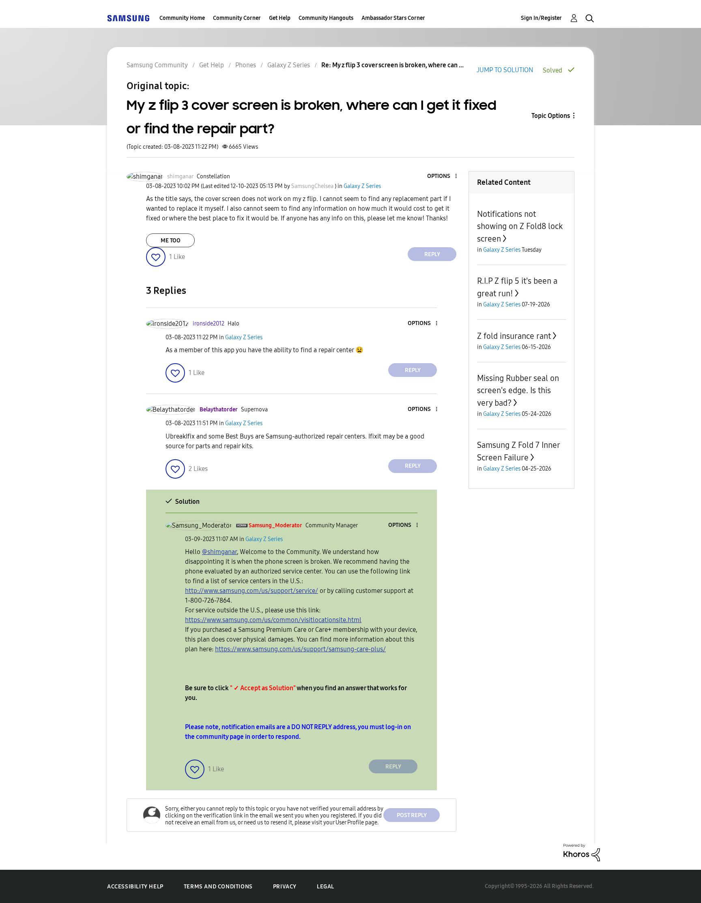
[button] (442, 176)
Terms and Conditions (218, 886)
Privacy (285, 886)
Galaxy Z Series (288, 65)
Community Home (182, 18)
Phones (245, 65)
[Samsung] (128, 18)
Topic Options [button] (550, 116)
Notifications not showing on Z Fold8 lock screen (520, 226)
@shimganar (219, 552)
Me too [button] (171, 240)
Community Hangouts (326, 18)
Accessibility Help (135, 886)
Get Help (279, 18)
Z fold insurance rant (514, 336)
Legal (325, 886)
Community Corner (237, 18)
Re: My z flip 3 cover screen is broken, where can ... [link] (392, 65)
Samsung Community (157, 65)
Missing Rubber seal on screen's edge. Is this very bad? (518, 390)
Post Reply (412, 815)
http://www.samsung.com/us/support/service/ (251, 591)
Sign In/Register (541, 18)
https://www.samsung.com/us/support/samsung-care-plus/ (300, 649)
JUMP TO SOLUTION (505, 70)
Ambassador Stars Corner (393, 18)
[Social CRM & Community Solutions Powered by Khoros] (581, 852)
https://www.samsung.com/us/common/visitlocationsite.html (273, 620)
